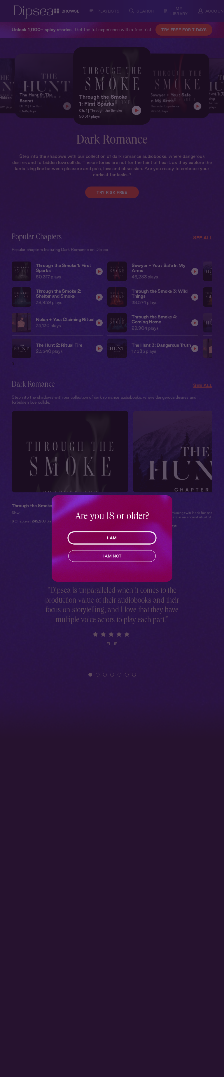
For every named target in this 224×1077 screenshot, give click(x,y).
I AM (112, 538)
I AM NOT (112, 556)
